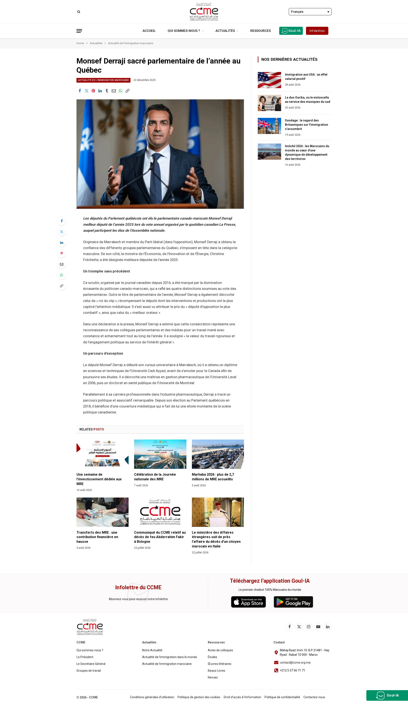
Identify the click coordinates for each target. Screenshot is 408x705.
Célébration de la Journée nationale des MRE (155, 476)
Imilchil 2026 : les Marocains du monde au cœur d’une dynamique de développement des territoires (307, 152)
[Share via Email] (113, 90)
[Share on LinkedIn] (100, 90)
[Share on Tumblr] (107, 90)
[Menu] (79, 31)
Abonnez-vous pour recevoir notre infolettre (138, 599)
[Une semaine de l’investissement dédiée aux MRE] (102, 454)
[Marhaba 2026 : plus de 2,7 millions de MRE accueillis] (218, 454)
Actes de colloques (220, 650)
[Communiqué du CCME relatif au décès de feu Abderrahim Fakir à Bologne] (160, 512)
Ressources (260, 31)
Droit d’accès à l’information (242, 697)
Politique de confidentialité (282, 697)
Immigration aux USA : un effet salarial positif (306, 76)
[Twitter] (61, 231)
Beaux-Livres (216, 670)
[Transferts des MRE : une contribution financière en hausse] (102, 512)
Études (212, 657)
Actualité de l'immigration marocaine (103, 80)
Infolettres (317, 30)
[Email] (61, 264)
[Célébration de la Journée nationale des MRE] (160, 454)
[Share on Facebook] (79, 90)
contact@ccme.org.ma (295, 662)
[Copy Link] (127, 90)
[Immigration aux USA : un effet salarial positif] (269, 80)
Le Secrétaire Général (90, 664)
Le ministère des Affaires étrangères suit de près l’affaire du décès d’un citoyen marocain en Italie (216, 539)
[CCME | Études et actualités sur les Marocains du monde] (204, 11)
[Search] (78, 11)
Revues (213, 677)
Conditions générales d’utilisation (152, 697)
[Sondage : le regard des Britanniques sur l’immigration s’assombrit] (269, 126)
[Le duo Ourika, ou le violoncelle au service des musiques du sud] (269, 103)
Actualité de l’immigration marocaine (167, 664)
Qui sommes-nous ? (184, 31)
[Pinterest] (61, 253)
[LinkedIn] (61, 242)
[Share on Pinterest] (93, 90)
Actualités (225, 31)
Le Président (84, 657)
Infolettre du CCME (138, 587)
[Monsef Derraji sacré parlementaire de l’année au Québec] (160, 154)
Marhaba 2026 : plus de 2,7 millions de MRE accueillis (213, 476)
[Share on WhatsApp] (120, 90)
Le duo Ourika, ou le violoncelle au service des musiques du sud (307, 99)
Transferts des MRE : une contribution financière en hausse (97, 537)
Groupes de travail (88, 670)
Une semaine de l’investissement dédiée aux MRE (99, 479)
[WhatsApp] (61, 275)
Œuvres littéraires (219, 664)
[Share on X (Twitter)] (86, 90)
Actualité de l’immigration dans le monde (169, 657)
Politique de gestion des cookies (199, 697)
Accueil (149, 31)
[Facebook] (61, 221)
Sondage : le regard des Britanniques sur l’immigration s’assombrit (306, 125)
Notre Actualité (152, 650)
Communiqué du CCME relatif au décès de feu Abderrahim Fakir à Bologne (160, 537)
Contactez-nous (314, 697)
